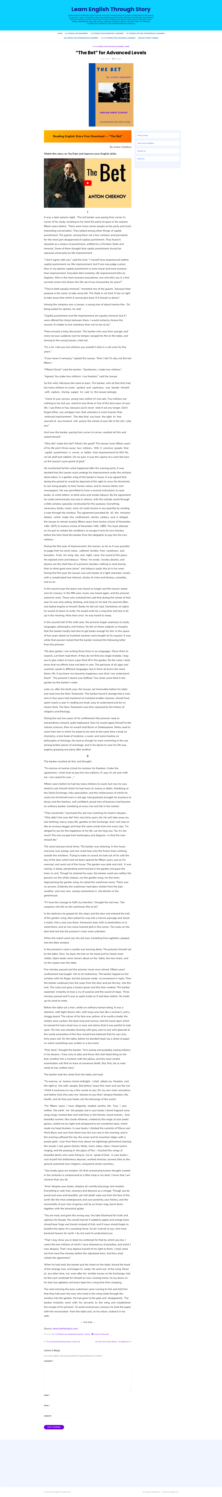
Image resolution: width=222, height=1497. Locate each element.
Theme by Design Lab (170, 1492)
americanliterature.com (65, 1328)
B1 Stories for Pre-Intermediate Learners (145, 33)
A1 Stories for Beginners (76, 33)
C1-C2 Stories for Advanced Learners (118, 38)
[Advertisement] (65, 1466)
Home (59, 33)
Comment (48, 1361)
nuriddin (118, 59)
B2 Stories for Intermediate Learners (81, 38)
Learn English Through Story (111, 9)
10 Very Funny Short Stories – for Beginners (112, 1341)
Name (47, 1395)
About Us (141, 159)
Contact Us (141, 151)
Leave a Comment (101, 1334)
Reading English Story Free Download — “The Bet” (87, 136)
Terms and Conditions (145, 143)
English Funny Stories (148, 38)
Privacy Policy (142, 135)
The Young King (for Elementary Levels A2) (63, 1341)
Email (47, 1405)
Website (47, 1416)
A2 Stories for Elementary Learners (107, 33)
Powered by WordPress (151, 1492)
